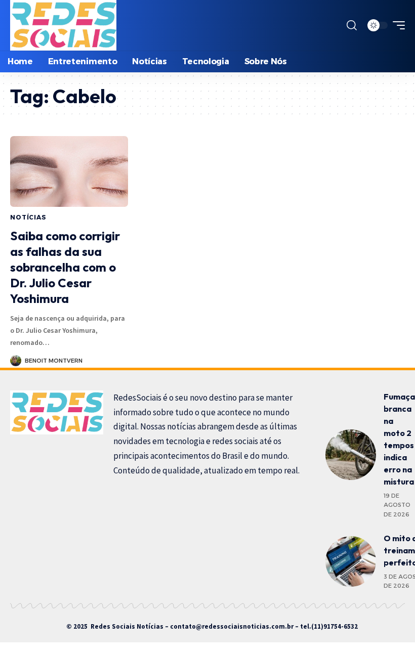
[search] (351, 25)
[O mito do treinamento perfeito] (350, 561)
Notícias (28, 217)
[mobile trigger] (396, 25)
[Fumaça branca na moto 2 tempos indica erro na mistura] (350, 454)
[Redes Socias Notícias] (63, 25)
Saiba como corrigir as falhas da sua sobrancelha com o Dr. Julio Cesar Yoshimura (65, 267)
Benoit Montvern (53, 360)
